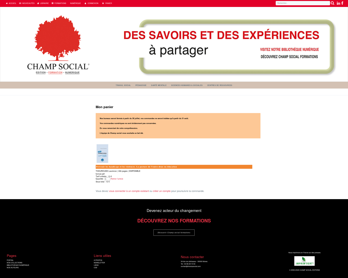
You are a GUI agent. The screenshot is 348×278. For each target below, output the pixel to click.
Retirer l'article (117, 178)
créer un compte (162, 191)
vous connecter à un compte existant (129, 191)
